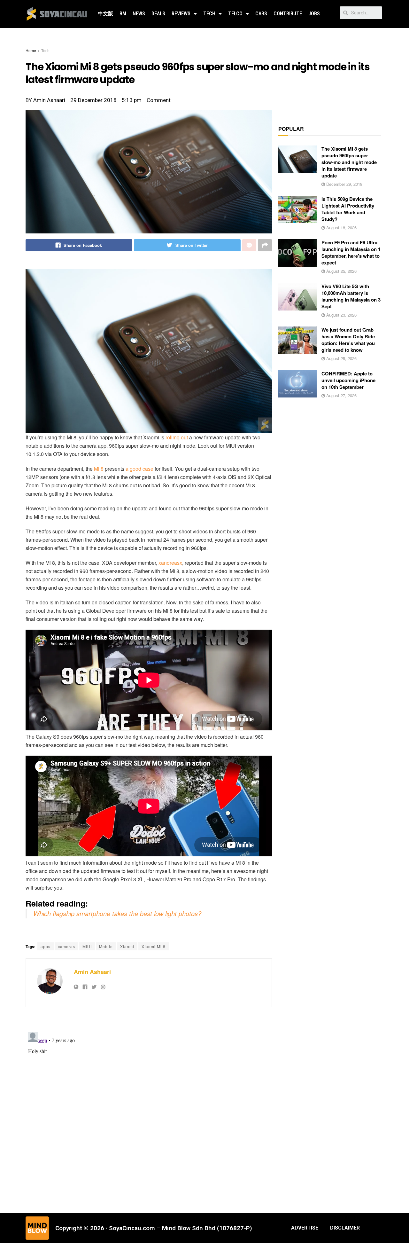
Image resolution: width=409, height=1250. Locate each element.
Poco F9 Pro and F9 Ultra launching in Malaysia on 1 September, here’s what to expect (351, 252)
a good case (139, 468)
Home (31, 50)
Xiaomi (127, 946)
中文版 (105, 14)
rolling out (177, 437)
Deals (158, 14)
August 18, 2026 (341, 227)
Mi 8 (99, 468)
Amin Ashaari (92, 972)
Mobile (106, 946)
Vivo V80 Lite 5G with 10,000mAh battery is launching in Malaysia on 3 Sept (351, 296)
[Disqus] (149, 1109)
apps (45, 946)
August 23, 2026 (341, 315)
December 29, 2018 (343, 184)
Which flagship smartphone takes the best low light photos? (117, 913)
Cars (261, 14)
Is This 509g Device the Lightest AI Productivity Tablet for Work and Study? (347, 209)
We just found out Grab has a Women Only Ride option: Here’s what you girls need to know (348, 339)
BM (123, 14)
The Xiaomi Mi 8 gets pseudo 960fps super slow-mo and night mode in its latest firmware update (349, 162)
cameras (66, 946)
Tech (209, 14)
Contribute (288, 14)
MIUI (87, 946)
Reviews (181, 14)
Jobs (314, 14)
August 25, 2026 (341, 271)
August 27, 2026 (341, 395)
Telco (235, 14)
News (139, 14)
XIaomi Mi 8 (154, 946)
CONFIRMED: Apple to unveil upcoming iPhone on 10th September (348, 380)
